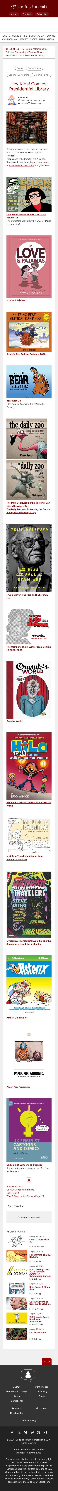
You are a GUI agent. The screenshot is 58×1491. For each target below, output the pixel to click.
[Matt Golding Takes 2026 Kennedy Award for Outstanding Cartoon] (16, 1271)
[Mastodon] (32, 1433)
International (47, 39)
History (23, 39)
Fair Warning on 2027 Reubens (40, 1256)
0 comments (36, 103)
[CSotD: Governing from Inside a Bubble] (16, 1303)
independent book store (21, 165)
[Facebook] (12, 1433)
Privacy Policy (29, 1420)
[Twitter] (19, 1433)
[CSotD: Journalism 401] (16, 1241)
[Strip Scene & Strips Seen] (16, 1289)
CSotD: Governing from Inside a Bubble (40, 1303)
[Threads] (38, 1433)
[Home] (7, 48)
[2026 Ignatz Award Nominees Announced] (16, 1319)
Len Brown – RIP (37, 1332)
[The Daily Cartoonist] (29, 7)
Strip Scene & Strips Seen (39, 1288)
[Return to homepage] (29, 1377)
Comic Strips (19, 35)
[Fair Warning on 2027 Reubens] (16, 1256)
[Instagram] (45, 1433)
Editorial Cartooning (42, 35)
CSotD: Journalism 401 (39, 1240)
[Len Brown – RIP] (16, 1334)
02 (18, 49)
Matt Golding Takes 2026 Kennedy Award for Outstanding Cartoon (40, 1272)
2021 (12, 49)
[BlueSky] (25, 1433)
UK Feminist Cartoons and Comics (24, 1164)
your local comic (40, 162)
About (14, 14)
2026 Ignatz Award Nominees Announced (39, 1319)
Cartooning (9, 39)
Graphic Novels (36, 52)
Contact (27, 14)
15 (23, 49)
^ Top (47, 1361)
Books (33, 39)
